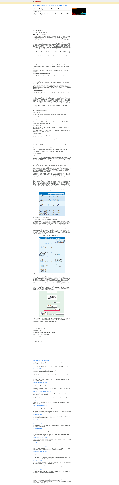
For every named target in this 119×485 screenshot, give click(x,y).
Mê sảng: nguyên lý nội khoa (37, 414)
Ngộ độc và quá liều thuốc (37, 428)
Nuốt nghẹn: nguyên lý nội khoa (38, 455)
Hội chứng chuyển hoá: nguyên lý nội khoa (40, 405)
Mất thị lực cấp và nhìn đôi (37, 460)
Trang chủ (34, 5)
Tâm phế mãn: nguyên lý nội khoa (38, 377)
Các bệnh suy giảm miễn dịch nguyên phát (40, 382)
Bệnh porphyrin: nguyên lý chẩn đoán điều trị (40, 373)
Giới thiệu (59, 474)
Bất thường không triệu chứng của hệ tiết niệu (40, 409)
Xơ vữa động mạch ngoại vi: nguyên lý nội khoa (41, 360)
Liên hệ (77, 474)
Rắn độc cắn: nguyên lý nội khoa (38, 432)
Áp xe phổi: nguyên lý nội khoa (38, 419)
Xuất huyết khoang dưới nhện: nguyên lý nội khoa (41, 469)
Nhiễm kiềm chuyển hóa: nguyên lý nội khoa (40, 437)
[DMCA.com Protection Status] (42, 474)
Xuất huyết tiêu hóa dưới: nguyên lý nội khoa (40, 446)
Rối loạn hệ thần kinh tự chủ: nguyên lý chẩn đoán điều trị (42, 391)
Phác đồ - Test (39, 5)
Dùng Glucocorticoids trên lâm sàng (39, 400)
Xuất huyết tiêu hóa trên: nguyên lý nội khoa (40, 451)
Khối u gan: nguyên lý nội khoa (38, 423)
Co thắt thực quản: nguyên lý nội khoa (39, 396)
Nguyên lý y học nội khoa (47, 5)
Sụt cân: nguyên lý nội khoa (37, 368)
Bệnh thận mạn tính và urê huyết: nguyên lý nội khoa (41, 465)
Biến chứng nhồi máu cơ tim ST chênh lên (40, 442)
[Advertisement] (52, 22)
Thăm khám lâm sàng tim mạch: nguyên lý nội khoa (41, 386)
